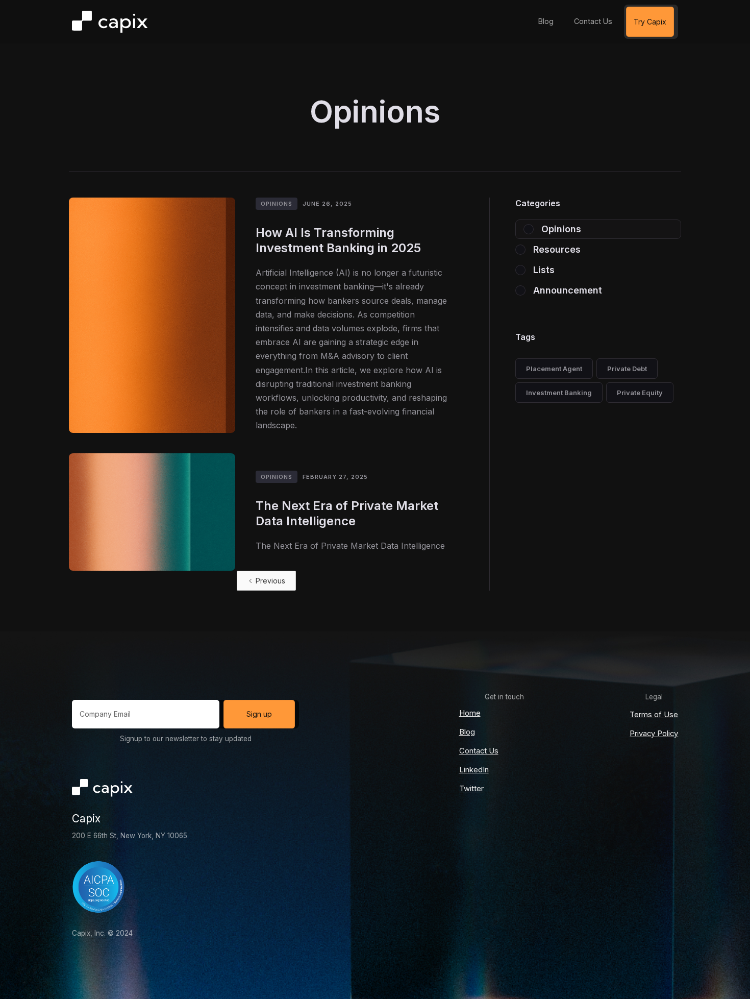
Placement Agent (554, 368)
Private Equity (640, 392)
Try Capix (650, 21)
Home (470, 713)
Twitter (471, 788)
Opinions (276, 203)
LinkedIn (474, 769)
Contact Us (478, 751)
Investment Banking (559, 392)
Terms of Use (654, 714)
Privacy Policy (654, 733)
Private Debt (627, 368)
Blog (467, 732)
